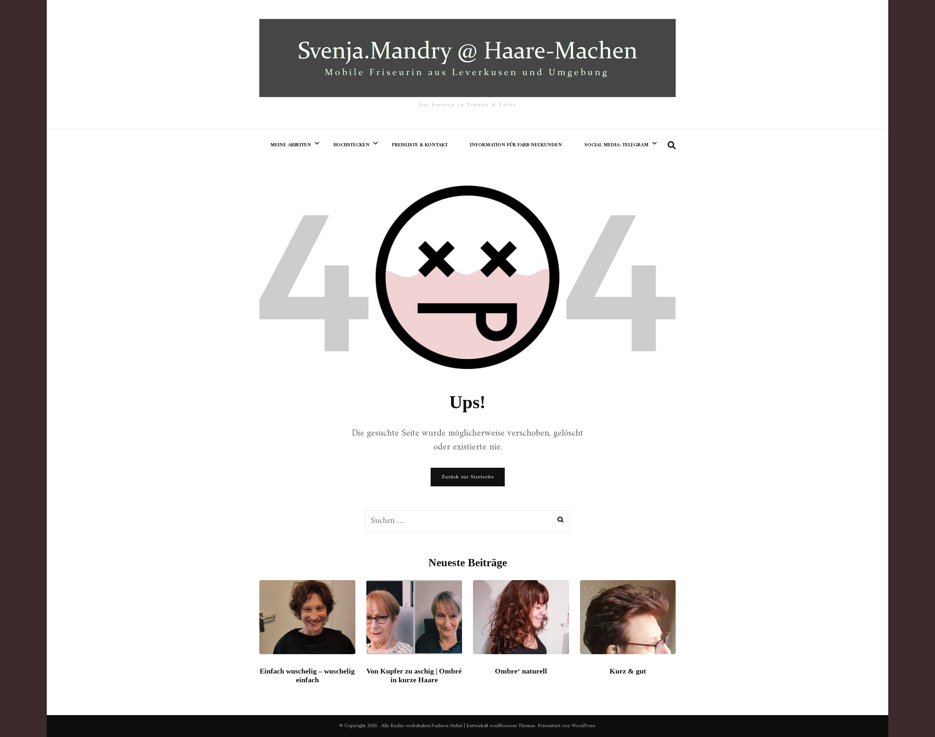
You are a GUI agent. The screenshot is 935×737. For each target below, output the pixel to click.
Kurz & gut (628, 671)
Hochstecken (351, 145)
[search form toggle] (672, 145)
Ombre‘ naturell (521, 671)
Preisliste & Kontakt (420, 145)
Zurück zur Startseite (468, 477)
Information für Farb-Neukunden (516, 145)
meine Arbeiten (290, 145)
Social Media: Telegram (616, 145)
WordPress (583, 725)
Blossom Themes (516, 725)
